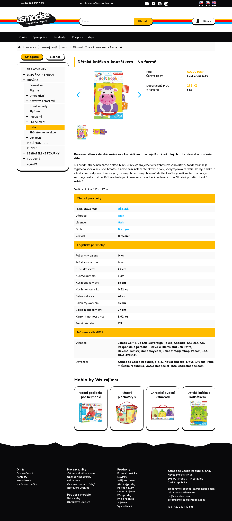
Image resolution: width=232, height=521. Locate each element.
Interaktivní (37, 95)
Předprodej (124, 495)
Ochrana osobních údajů (81, 484)
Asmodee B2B (42, 19)
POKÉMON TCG (37, 143)
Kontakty (22, 476)
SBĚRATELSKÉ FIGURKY (43, 153)
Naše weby (73, 498)
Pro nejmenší (49, 47)
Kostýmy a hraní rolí (42, 101)
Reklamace (73, 480)
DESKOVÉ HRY (36, 69)
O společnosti (25, 473)
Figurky (35, 90)
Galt (64, 47)
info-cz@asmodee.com (191, 499)
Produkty (60, 37)
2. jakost (32, 164)
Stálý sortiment (126, 480)
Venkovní (35, 137)
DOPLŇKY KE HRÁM (40, 74)
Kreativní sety (38, 106)
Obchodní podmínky (79, 476)
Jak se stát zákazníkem (81, 473)
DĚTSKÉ (123, 209)
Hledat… (143, 21)
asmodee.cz (24, 480)
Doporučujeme (126, 491)
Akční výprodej (126, 484)
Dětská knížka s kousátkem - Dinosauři (198, 397)
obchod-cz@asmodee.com (97, 3)
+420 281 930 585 (32, 3)
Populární (36, 116)
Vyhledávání (124, 506)
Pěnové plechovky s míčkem (127, 397)
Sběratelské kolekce (43, 132)
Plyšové (35, 111)
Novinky (122, 476)
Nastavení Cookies (78, 487)
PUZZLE (32, 148)
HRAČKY (31, 47)
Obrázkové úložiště (78, 502)
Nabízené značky (27, 484)
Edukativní (36, 85)
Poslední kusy (125, 487)
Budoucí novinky (127, 473)
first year (124, 229)
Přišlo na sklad (125, 498)
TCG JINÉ (33, 158)
